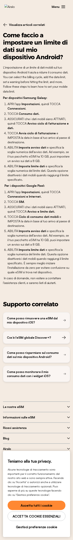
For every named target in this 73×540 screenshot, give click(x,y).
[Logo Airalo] (12, 6)
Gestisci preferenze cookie (36, 527)
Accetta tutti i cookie (36, 505)
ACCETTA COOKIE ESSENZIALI (36, 516)
